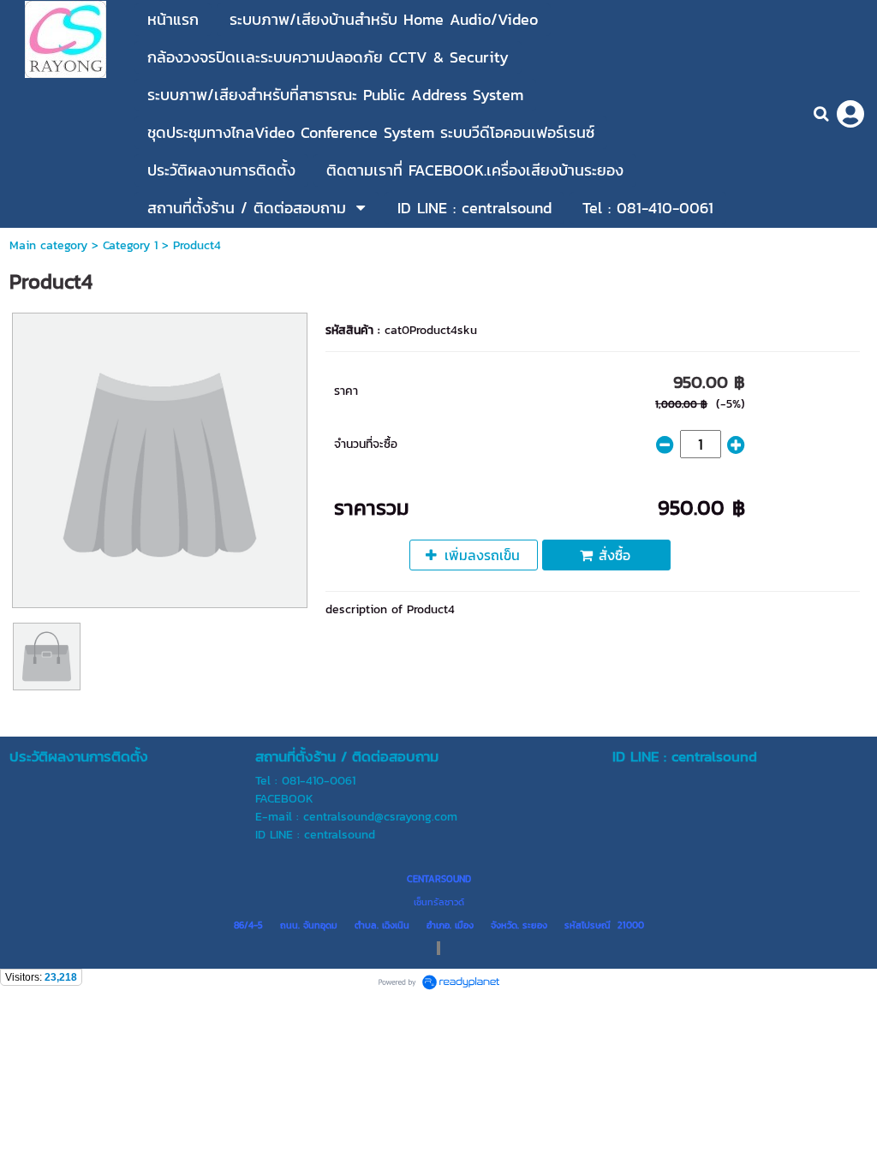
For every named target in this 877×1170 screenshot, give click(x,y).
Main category (48, 245)
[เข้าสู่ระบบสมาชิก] (850, 114)
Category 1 (130, 245)
